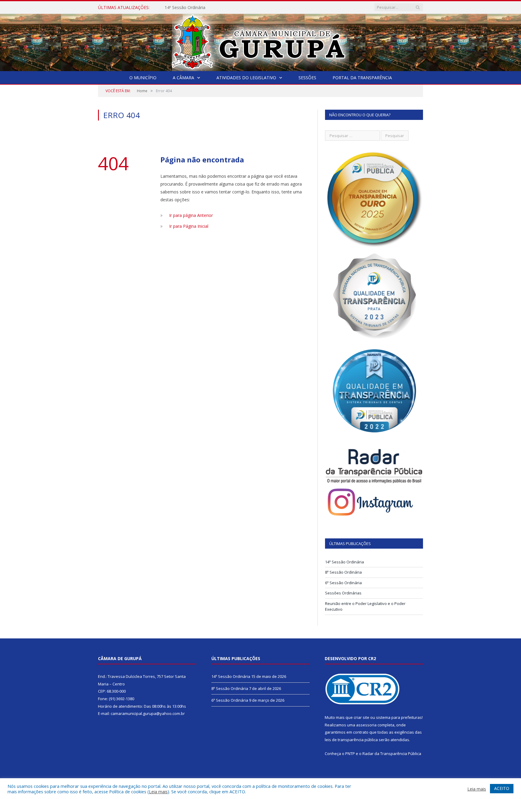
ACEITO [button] (501, 788)
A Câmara (183, 77)
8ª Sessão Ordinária (343, 572)
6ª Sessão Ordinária (343, 582)
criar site (361, 717)
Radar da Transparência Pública (391, 753)
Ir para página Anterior (191, 215)
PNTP (350, 753)
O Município (142, 77)
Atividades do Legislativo (246, 77)
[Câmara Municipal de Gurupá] (260, 41)
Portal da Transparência (362, 77)
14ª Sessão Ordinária (185, 7)
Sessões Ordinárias (343, 593)
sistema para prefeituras (399, 717)
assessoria (366, 725)
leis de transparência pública (351, 739)
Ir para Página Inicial (188, 226)
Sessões (307, 77)
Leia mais (158, 791)
